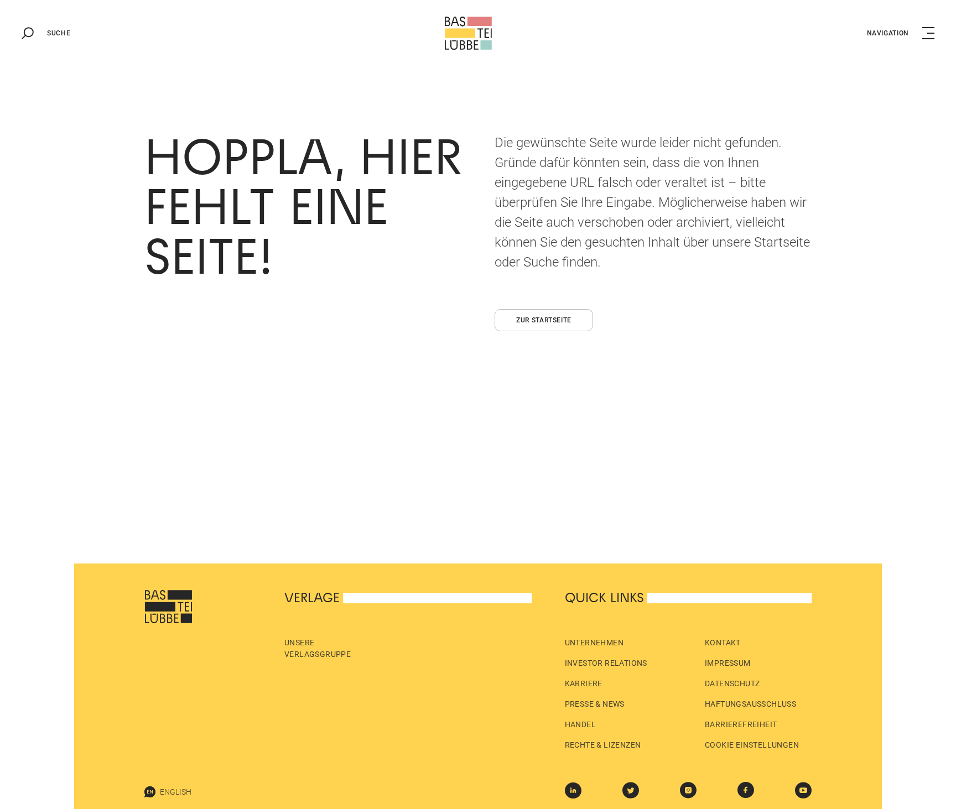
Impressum (728, 663)
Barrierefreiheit (741, 724)
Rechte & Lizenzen (603, 744)
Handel (580, 724)
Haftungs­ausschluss (750, 704)
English (175, 791)
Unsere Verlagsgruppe (317, 648)
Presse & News (595, 704)
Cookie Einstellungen (752, 744)
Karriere (583, 683)
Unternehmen (594, 642)
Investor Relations (606, 663)
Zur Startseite (543, 320)
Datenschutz (732, 683)
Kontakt (723, 642)
